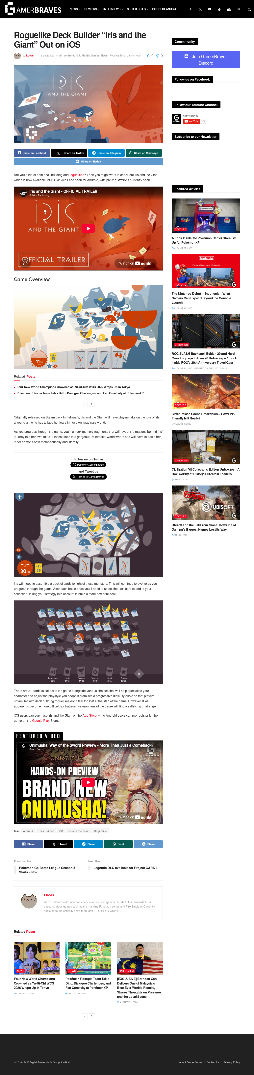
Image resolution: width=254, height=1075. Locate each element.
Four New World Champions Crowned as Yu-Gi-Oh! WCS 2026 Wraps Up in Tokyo (73, 387)
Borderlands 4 (164, 9)
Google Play (41, 720)
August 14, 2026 (182, 308)
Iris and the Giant (78, 831)
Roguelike (100, 831)
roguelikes (76, 174)
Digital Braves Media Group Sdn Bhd (50, 1062)
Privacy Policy (231, 1062)
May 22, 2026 (180, 535)
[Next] (92, 404)
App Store (90, 715)
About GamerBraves (191, 1062)
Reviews (90, 9)
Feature (180, 229)
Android (69, 55)
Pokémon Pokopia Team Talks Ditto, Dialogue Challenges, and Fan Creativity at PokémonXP (80, 393)
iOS (78, 55)
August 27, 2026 (182, 248)
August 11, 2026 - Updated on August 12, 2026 (200, 368)
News (74, 9)
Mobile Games (90, 55)
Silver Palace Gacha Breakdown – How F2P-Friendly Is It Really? (203, 416)
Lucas (30, 55)
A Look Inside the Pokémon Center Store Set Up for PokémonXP (204, 240)
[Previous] (85, 404)
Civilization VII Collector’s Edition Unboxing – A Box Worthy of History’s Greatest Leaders (206, 471)
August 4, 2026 (182, 423)
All (61, 55)
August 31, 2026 (25, 993)
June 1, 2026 (180, 479)
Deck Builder (46, 831)
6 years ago (47, 55)
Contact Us (213, 1062)
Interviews (111, 9)
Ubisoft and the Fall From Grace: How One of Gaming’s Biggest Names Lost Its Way (204, 527)
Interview (127, 970)
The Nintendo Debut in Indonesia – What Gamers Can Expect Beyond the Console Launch (201, 298)
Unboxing (181, 344)
